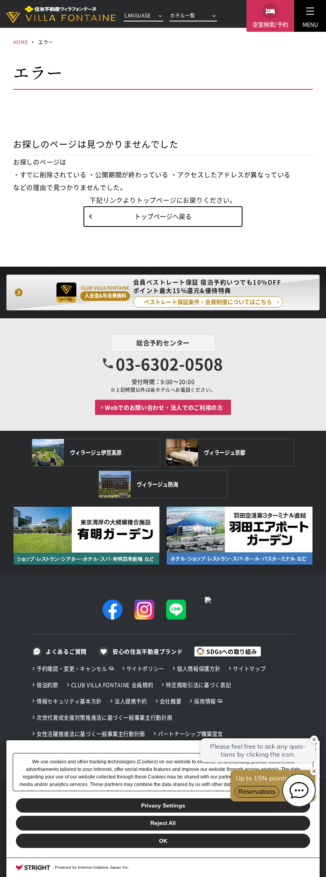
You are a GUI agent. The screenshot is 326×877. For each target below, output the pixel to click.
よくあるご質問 (66, 651)
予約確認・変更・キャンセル (72, 668)
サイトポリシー (145, 668)
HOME (20, 42)
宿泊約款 (47, 685)
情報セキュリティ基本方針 (69, 701)
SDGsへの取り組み (231, 651)
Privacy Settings (163, 805)
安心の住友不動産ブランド (147, 651)
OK (163, 841)
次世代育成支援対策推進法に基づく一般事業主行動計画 (104, 717)
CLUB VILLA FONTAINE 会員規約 (112, 685)
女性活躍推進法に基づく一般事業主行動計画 (91, 734)
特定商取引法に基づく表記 (198, 685)
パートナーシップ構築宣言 (190, 734)
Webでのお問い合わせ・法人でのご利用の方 (164, 407)
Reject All (163, 823)
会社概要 (171, 701)
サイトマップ (249, 668)
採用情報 (205, 701)
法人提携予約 (130, 701)
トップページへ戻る (163, 216)
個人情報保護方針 (198, 668)
